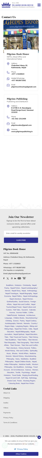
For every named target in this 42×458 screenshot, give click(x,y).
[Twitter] (7, 278)
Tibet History (33, 337)
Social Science (24, 302)
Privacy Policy (8, 418)
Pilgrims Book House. (25, 436)
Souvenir (25, 310)
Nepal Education (31, 334)
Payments (7, 413)
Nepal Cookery (31, 321)
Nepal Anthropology (30, 296)
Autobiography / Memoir (13, 323)
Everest (15, 321)
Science (28, 370)
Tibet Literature (11, 348)
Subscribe (21, 240)
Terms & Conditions (10, 423)
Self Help (24, 378)
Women (35, 370)
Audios (5, 403)
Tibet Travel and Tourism (18, 337)
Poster (19, 381)
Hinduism (18, 285)
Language (8, 318)
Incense (12, 312)
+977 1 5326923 (14, 264)
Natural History (18, 356)
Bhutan (14, 353)
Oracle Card (11, 381)
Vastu (17, 359)
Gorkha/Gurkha (12, 302)
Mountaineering (30, 356)
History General (24, 348)
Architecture (30, 315)
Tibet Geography (23, 342)
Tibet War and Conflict (29, 345)
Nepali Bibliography (22, 332)
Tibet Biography (9, 342)
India (30, 329)
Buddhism (9, 285)
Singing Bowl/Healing (30, 375)
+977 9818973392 (18, 267)
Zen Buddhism (18, 367)
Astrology (28, 367)
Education (10, 372)
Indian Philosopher (11, 364)
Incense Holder (21, 312)
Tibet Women (15, 345)
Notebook (21, 315)
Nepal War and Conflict (21, 304)
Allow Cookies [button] (21, 454)
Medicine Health (25, 364)
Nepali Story (16, 291)
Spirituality (33, 351)
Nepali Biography (26, 293)
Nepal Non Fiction (21, 329)
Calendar (32, 310)
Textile (17, 372)
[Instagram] (12, 278)
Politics (33, 348)
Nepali (34, 362)
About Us (6, 393)
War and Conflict (22, 351)
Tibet (6, 337)
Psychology (26, 372)
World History (10, 351)
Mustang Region (29, 381)
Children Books (18, 318)
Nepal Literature (15, 299)
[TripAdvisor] (19, 278)
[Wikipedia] (24, 278)
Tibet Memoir (33, 340)
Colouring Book (14, 383)
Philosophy (10, 359)
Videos (5, 408)
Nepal (24, 291)
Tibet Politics (22, 340)
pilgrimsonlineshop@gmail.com (19, 274)
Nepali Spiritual (18, 334)
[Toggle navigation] (38, 5)
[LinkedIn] (15, 278)
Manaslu (27, 323)
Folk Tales (16, 310)
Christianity (27, 285)
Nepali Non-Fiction (27, 383)
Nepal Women (28, 299)
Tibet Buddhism (10, 340)
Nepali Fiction (15, 288)
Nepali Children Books (23, 362)
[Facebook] (3, 278)
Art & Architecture (17, 370)
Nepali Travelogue (11, 293)
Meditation (24, 359)
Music (9, 353)
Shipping (6, 398)
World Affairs (23, 353)
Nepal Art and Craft (13, 378)
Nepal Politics (17, 296)
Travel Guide (16, 375)
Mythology (33, 378)
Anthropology (32, 291)
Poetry (22, 321)
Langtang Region (22, 326)
